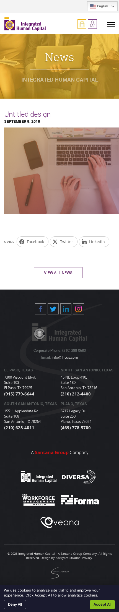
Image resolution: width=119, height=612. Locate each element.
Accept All (102, 604)
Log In (81, 24)
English (102, 6)
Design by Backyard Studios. (61, 558)
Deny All (15, 604)
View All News (58, 272)
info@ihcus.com (64, 357)
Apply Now (92, 24)
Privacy (87, 558)
